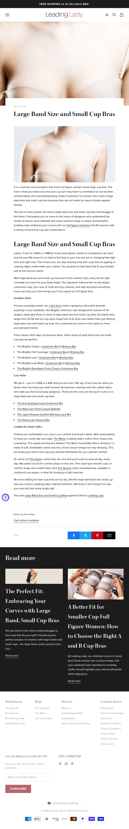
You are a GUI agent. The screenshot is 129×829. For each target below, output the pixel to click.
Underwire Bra (50, 346)
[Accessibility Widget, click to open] (5, 497)
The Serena (64, 468)
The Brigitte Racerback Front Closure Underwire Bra (47, 368)
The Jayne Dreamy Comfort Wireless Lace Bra (44, 414)
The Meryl (59, 438)
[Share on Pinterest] (97, 535)
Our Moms (40, 713)
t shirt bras (55, 305)
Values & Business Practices (76, 723)
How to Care (107, 744)
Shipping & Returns (111, 723)
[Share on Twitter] (86, 535)
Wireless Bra (68, 346)
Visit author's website (26, 520)
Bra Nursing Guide (15, 718)
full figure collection (78, 225)
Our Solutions (42, 708)
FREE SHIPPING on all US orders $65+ (64, 4)
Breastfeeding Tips (15, 723)
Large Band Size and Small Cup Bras (46, 495)
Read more (11, 655)
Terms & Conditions (111, 728)
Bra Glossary (12, 713)
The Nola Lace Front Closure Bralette (38, 409)
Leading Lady (95, 495)
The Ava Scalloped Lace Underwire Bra (40, 403)
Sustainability (68, 718)
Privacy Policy (108, 733)
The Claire (36, 459)
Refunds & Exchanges (112, 713)
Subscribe (18, 788)
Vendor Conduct (109, 738)
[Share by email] (109, 535)
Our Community (43, 718)
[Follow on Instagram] (66, 763)
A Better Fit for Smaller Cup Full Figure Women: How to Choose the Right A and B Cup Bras (95, 627)
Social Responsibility (71, 713)
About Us (66, 708)
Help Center (107, 708)
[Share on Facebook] (74, 535)
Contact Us (106, 718)
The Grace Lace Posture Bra (33, 420)
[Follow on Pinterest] (72, 763)
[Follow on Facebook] (60, 763)
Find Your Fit (11, 708)
